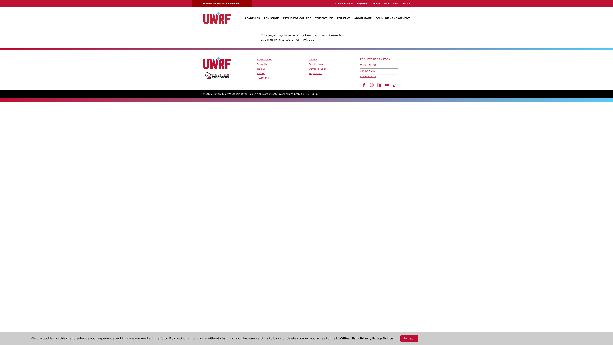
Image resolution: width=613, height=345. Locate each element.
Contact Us (368, 76)
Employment (316, 64)
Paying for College (297, 18)
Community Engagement (392, 18)
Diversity (262, 64)
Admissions (271, 18)
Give (386, 3)
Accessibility (264, 59)
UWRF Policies (265, 78)
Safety (261, 73)
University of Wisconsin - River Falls (221, 3)
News (396, 3)
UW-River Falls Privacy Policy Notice (364, 338)
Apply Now (367, 70)
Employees (362, 3)
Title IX (261, 69)
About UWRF (363, 18)
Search (406, 3)
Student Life (324, 18)
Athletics (343, 18)
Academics (252, 18)
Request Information (375, 59)
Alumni (376, 3)
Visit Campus (368, 65)
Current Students (344, 3)
